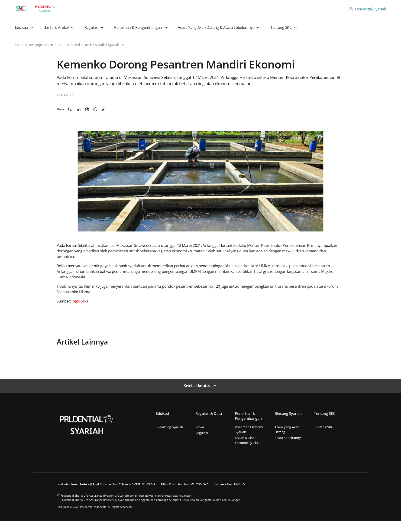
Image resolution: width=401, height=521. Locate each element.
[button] (24, 27)
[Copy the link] (103, 109)
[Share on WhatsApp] (95, 109)
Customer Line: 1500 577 (229, 484)
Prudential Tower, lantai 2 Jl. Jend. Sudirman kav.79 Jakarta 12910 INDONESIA (106, 484)
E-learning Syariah (169, 427)
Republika (80, 301)
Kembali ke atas (197, 385)
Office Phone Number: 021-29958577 (184, 484)
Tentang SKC (323, 427)
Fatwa (199, 427)
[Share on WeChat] (70, 109)
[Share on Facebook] (87, 109)
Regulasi (201, 433)
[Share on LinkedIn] (78, 109)
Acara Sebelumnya (289, 438)
